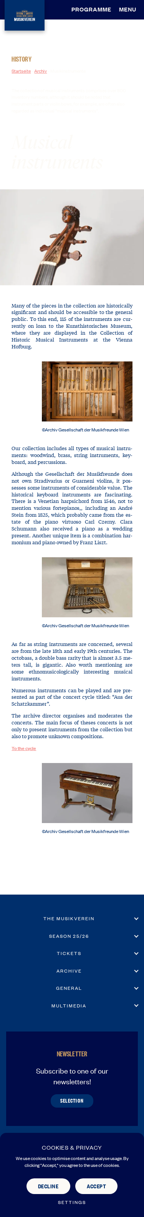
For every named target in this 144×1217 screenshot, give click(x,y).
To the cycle (24, 748)
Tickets (69, 953)
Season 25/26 (69, 936)
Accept (96, 1186)
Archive (69, 970)
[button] (129, 9)
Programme (91, 9)
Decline (48, 1186)
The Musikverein (68, 918)
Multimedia (68, 1005)
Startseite (21, 70)
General (69, 988)
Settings (72, 1202)
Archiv (40, 70)
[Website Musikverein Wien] (24, 14)
